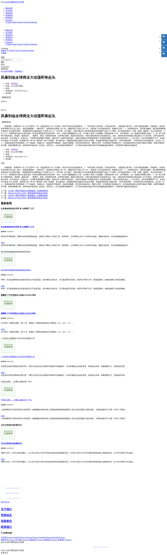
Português (33, 22)
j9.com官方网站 (7, 71)
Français (20, 22)
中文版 (8, 22)
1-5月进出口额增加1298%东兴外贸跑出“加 (18, 357)
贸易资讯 (9, 15)
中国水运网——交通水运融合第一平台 (16, 400)
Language (9, 20)
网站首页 (9, 8)
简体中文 (4, 50)
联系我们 (9, 18)
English (14, 22)
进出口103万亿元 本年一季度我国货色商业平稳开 (28, 193)
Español (27, 22)
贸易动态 (9, 13)
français (17, 50)
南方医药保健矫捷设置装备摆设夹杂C (16, 270)
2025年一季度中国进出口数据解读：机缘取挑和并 (28, 191)
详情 (3, 243)
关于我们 (9, 11)
